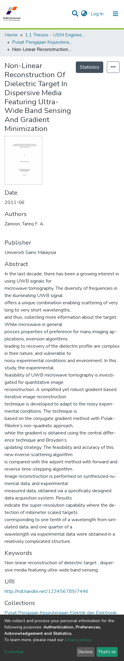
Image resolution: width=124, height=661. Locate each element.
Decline (85, 652)
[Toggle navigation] (115, 14)
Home (11, 35)
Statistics (89, 67)
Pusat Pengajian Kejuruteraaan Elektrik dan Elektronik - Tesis (42, 42)
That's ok (107, 652)
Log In (98, 14)
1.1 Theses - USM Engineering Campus (55, 35)
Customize (14, 652)
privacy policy (77, 640)
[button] (84, 13)
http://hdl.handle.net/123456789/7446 (46, 591)
